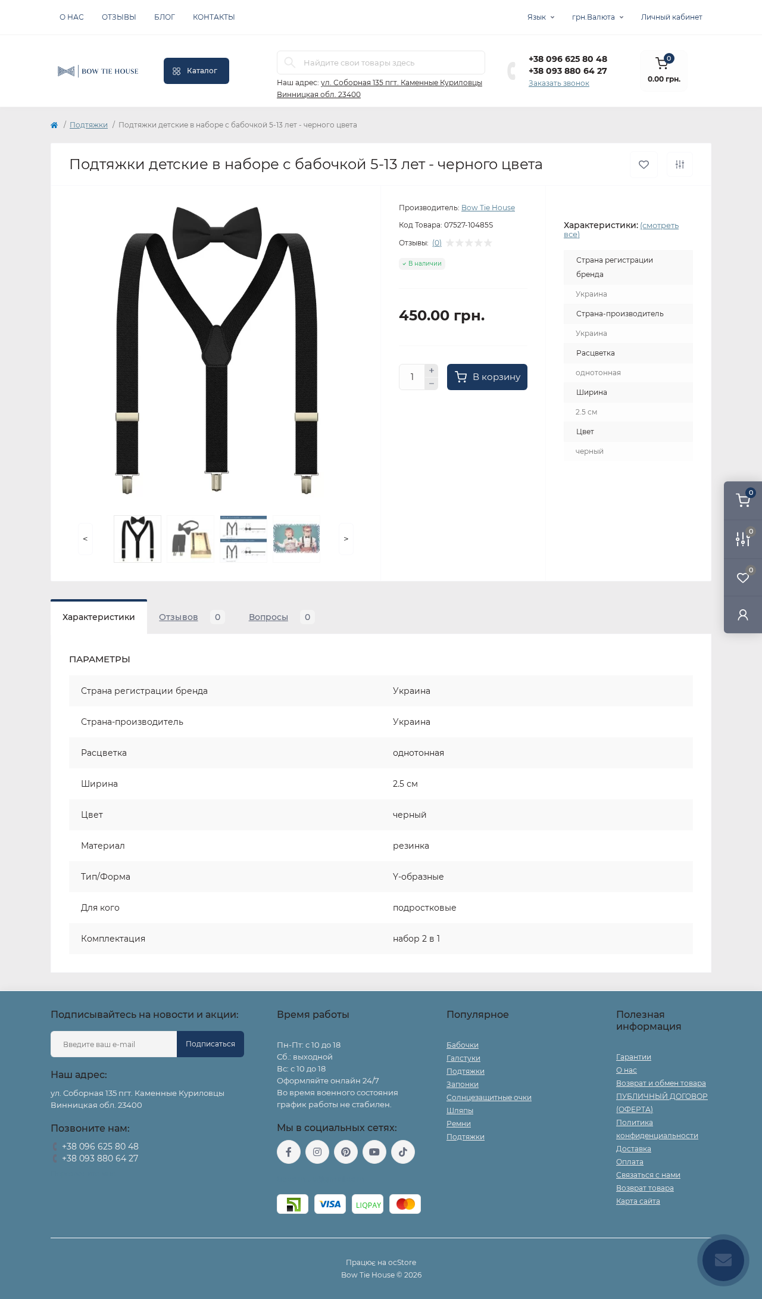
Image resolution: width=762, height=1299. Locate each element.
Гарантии (633, 1056)
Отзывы (119, 17)
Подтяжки (89, 124)
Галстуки (463, 1058)
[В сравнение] (680, 164)
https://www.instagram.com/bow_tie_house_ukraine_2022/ (317, 1152)
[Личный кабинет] (743, 614)
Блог (164, 17)
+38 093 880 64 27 (568, 71)
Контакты (214, 17)
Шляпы (459, 1110)
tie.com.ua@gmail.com (320, 1179)
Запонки (462, 1084)
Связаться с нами (648, 1174)
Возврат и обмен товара (661, 1083)
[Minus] (431, 384)
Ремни (458, 1123)
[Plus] (431, 370)
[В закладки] (644, 164)
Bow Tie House (488, 207)
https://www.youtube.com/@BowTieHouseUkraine (374, 1152)
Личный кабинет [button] (671, 17)
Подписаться (210, 1043)
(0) (437, 243)
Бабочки (462, 1045)
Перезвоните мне (83, 1173)
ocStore (402, 1262)
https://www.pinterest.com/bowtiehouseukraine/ (346, 1152)
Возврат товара (645, 1187)
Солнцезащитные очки (489, 1097)
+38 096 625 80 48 (568, 59)
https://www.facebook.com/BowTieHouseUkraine (289, 1152)
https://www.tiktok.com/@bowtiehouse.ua (403, 1152)
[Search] (290, 62)
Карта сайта (638, 1201)
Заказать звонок (559, 83)
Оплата (630, 1161)
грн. (593, 17)
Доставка (633, 1148)
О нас (72, 17)
